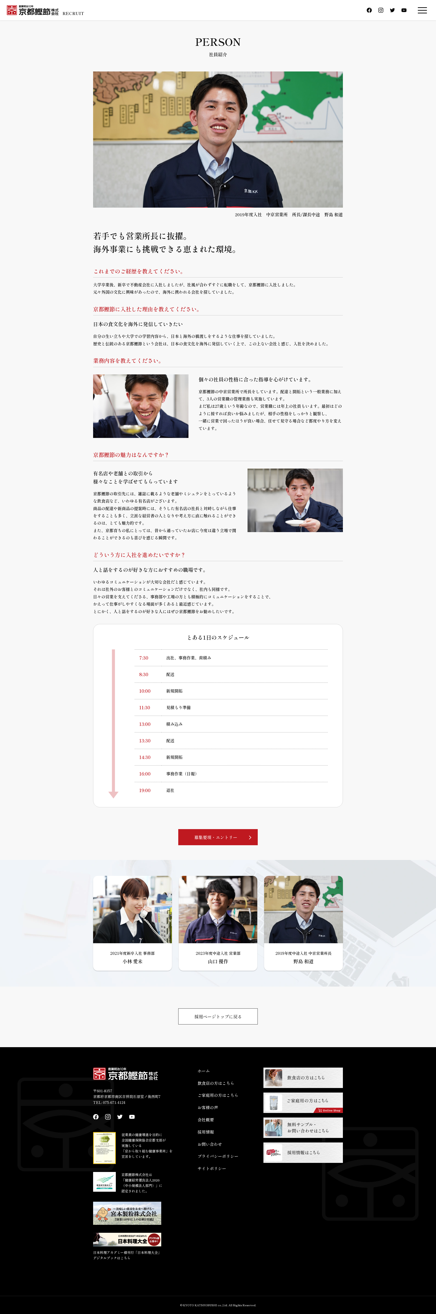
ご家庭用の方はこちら (218, 1095)
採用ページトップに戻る (218, 1016)
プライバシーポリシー (218, 1156)
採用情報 (206, 1132)
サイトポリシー (212, 1168)
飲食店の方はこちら (216, 1083)
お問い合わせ (210, 1144)
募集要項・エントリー (215, 837)
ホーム (204, 1071)
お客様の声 (208, 1107)
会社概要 (206, 1119)
